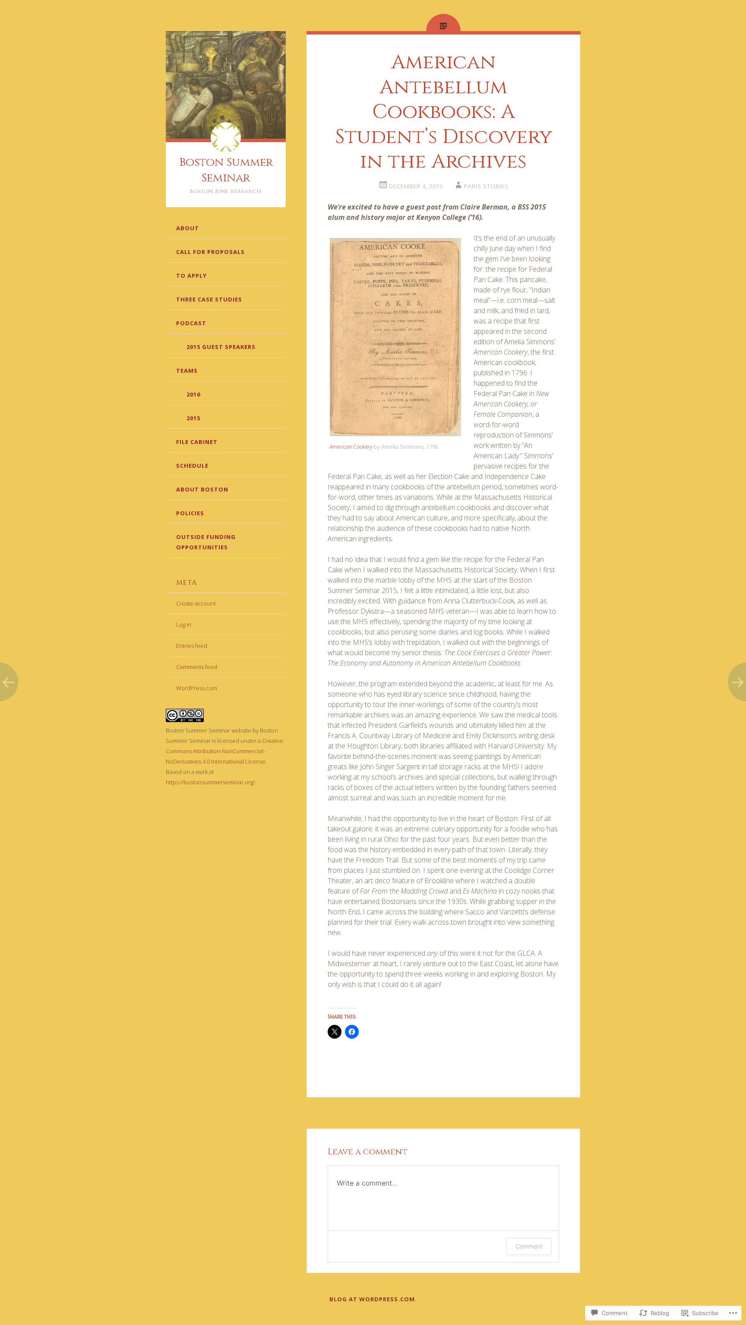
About (187, 228)
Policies (190, 513)
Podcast (191, 323)
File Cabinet (197, 442)
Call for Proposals (210, 252)
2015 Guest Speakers (221, 347)
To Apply (191, 275)
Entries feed (191, 646)
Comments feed (196, 667)
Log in (183, 624)
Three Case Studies (209, 299)
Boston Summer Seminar (226, 170)
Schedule (192, 465)
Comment (529, 1246)
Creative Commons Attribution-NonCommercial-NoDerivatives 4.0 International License (224, 751)
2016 (193, 394)
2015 (193, 418)
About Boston (202, 489)
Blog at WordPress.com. (373, 1299)
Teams (187, 370)
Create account (196, 603)
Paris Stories (486, 186)
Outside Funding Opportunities (206, 542)
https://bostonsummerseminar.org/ (210, 782)
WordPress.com (196, 688)
